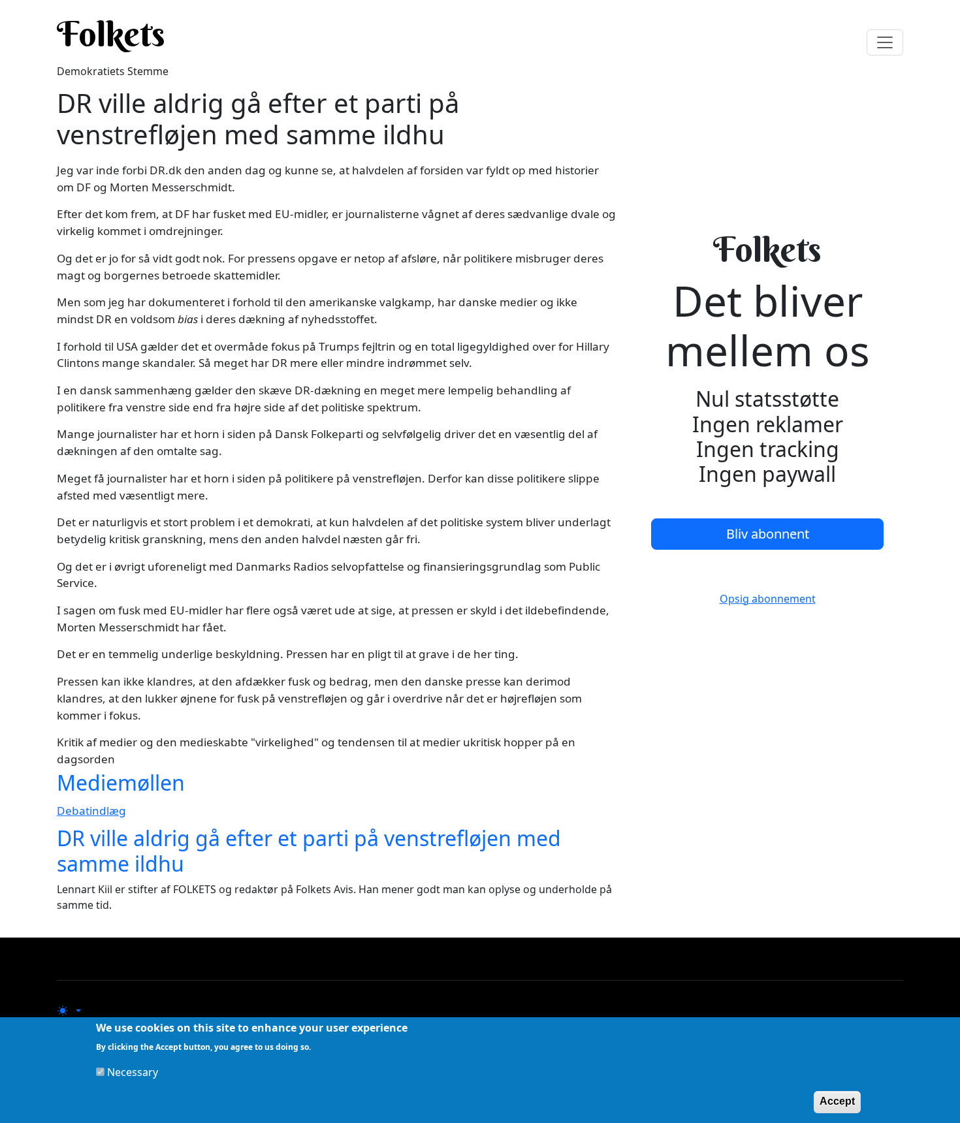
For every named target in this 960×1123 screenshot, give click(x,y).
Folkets (111, 33)
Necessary (132, 1072)
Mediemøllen (121, 782)
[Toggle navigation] (885, 42)
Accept (837, 1101)
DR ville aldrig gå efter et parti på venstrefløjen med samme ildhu (309, 850)
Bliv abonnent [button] (767, 534)
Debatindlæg (91, 810)
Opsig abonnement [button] (768, 599)
